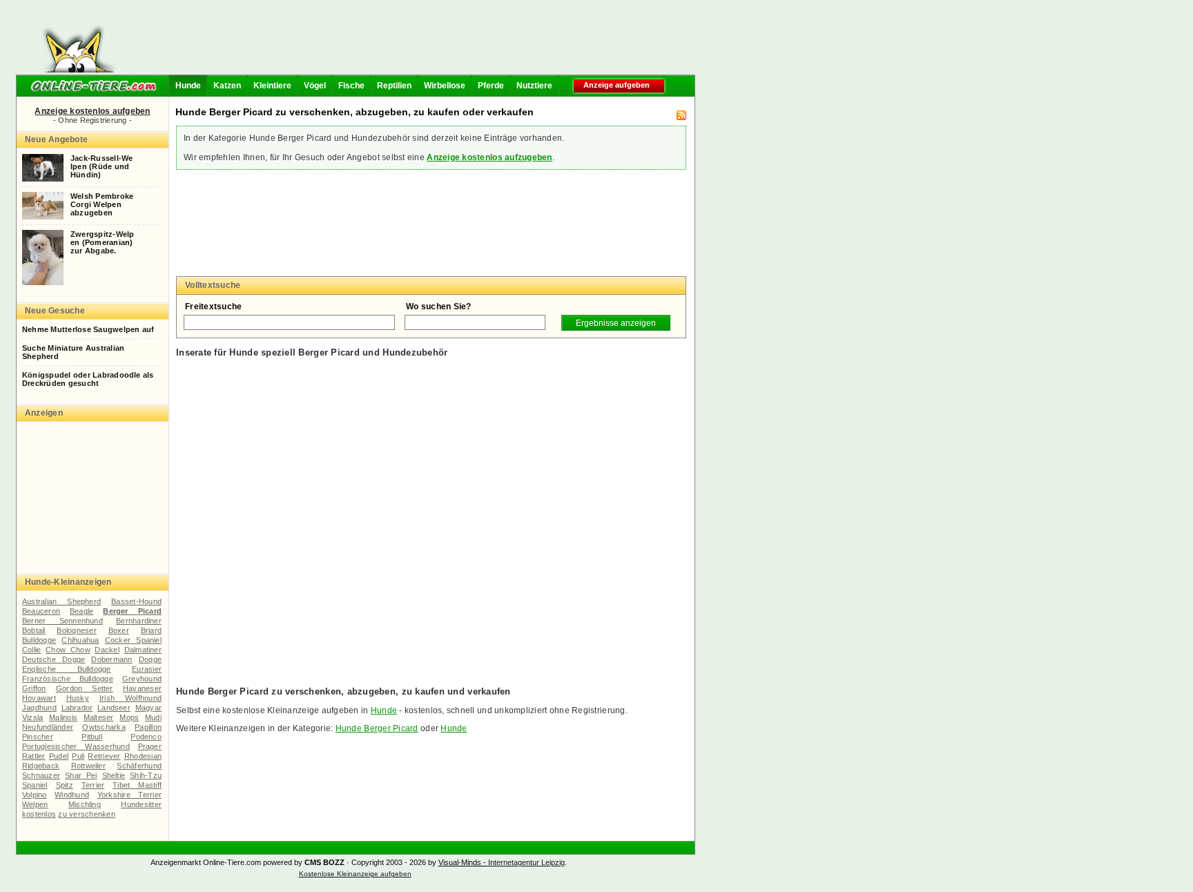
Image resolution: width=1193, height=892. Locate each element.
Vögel (315, 85)
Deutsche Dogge (53, 659)
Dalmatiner (143, 650)
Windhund (72, 795)
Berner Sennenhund (62, 621)
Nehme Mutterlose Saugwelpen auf (88, 329)
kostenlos (39, 814)
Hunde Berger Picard (377, 728)
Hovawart (39, 698)
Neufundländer (47, 727)
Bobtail (34, 630)
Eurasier (147, 669)
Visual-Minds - (463, 862)
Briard (151, 630)
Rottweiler (88, 766)
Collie (31, 650)
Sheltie (114, 775)
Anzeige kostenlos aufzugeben (489, 157)
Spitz (64, 785)
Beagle (81, 611)
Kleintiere (272, 85)
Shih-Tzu (146, 775)
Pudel (58, 756)
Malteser (99, 717)
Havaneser (142, 688)
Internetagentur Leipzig (526, 862)
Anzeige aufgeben (616, 85)
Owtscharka (103, 727)
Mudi (153, 717)
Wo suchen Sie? (439, 306)
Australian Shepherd (61, 601)
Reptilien (394, 85)
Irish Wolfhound (130, 698)
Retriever (104, 756)
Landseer (113, 708)
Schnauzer (41, 775)
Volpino (34, 795)
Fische (351, 85)
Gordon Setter (84, 688)
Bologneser (76, 630)
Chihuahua (80, 640)
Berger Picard (132, 611)
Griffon (34, 688)
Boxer (118, 630)
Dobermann (111, 659)
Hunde (188, 85)
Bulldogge (39, 640)
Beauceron (41, 611)
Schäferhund (139, 766)
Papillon (148, 727)
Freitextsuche (213, 306)
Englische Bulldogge (66, 669)
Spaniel (35, 785)
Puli (78, 756)
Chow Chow (68, 650)
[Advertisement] (408, 41)
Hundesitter (141, 804)
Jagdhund (39, 708)
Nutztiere (534, 85)
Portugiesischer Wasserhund (76, 746)
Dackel (107, 650)
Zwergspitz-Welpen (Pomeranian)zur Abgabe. (102, 242)
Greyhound (142, 679)
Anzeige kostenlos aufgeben (92, 111)
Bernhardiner (139, 621)
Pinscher (37, 737)
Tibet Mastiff (137, 785)
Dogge (150, 659)
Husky (77, 698)
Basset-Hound (136, 601)
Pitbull (91, 737)
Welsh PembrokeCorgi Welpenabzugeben (101, 204)
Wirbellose (444, 85)
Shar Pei (81, 775)
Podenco (146, 737)
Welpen (35, 804)
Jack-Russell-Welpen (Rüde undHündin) (101, 166)
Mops (129, 717)
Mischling (84, 804)
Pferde (491, 85)
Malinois (63, 717)
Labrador (77, 708)
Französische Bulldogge (67, 679)
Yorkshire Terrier (129, 795)
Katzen (227, 85)
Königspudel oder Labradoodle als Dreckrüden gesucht (88, 379)
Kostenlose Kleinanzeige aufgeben (355, 874)
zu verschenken (86, 814)
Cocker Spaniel (133, 640)
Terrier (93, 785)
